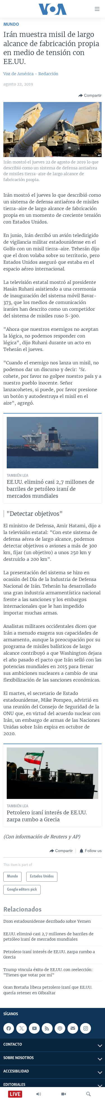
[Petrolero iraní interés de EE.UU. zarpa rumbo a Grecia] (52, 773)
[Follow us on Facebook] (8, 1028)
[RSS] (47, 1028)
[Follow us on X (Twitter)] (21, 1028)
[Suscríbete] (72, 1028)
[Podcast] (60, 1028)
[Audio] (38, 1094)
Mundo (11, 24)
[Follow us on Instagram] (85, 1028)
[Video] (63, 1094)
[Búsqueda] (88, 1094)
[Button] (90, 95)
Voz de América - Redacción (30, 73)
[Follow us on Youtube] (34, 1028)
